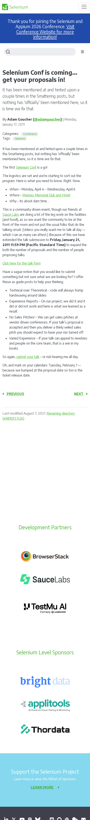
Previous (15, 394)
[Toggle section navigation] (82, 52)
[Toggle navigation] (84, 7)
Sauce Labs (11, 214)
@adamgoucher (47, 119)
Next (79, 394)
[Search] (40, 52)
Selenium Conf (26, 167)
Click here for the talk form (22, 263)
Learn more (42, 787)
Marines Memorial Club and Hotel (46, 195)
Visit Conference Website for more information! (45, 32)
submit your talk (27, 357)
